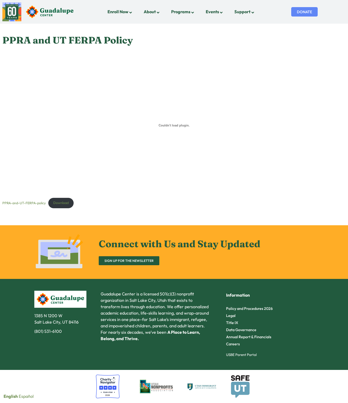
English (11, 396)
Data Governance (241, 329)
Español (26, 396)
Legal (231, 315)
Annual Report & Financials (248, 336)
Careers (233, 344)
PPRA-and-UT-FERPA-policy (24, 203)
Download (61, 203)
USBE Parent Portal (241, 354)
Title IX (232, 322)
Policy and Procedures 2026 (249, 308)
